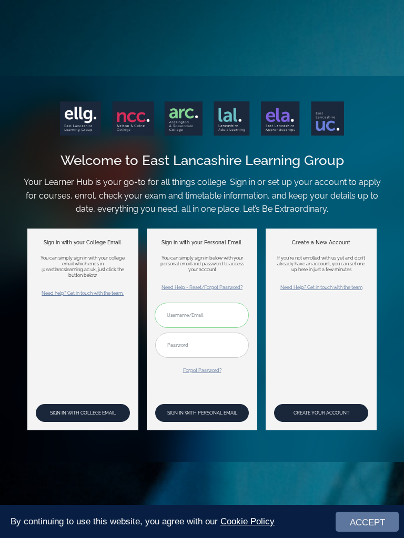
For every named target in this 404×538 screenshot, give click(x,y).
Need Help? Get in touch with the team (321, 287)
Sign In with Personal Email (202, 413)
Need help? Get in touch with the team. (83, 293)
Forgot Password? (202, 370)
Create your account (321, 413)
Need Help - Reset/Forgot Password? (202, 287)
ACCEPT (367, 522)
